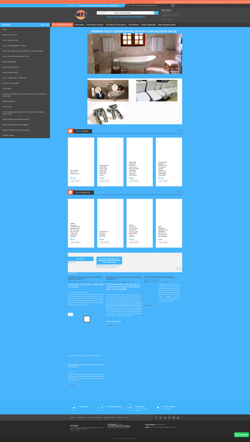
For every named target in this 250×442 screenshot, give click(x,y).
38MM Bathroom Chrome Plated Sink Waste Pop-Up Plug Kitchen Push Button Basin (163, 231)
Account (70, 5)
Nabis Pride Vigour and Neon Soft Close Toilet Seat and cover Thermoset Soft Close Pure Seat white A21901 (134, 169)
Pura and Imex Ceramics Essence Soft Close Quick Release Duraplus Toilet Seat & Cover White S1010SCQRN (162, 169)
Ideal (123, 321)
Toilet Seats (131, 282)
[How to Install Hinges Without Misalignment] (151, 289)
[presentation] (178, 130)
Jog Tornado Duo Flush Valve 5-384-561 (74, 172)
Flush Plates (79, 25)
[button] (89, 181)
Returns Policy (74, 431)
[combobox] (135, 13)
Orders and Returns (109, 417)
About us (73, 417)
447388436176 (114, 5)
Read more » (72, 385)
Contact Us (120, 417)
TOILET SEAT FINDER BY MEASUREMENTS (125, 17)
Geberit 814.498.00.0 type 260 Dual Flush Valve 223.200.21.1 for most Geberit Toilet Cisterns (133, 231)
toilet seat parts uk (95, 282)
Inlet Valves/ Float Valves (116, 25)
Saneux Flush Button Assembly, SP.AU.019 (104, 234)
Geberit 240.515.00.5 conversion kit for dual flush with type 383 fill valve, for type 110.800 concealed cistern (75, 230)
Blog (43, 25)
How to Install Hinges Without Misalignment (159, 277)
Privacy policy (81, 417)
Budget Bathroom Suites (62, 25)
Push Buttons (134, 25)
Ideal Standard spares (166, 25)
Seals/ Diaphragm (149, 25)
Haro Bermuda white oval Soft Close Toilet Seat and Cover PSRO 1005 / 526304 (104, 170)
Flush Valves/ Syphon (95, 25)
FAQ (89, 417)
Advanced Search (97, 417)
